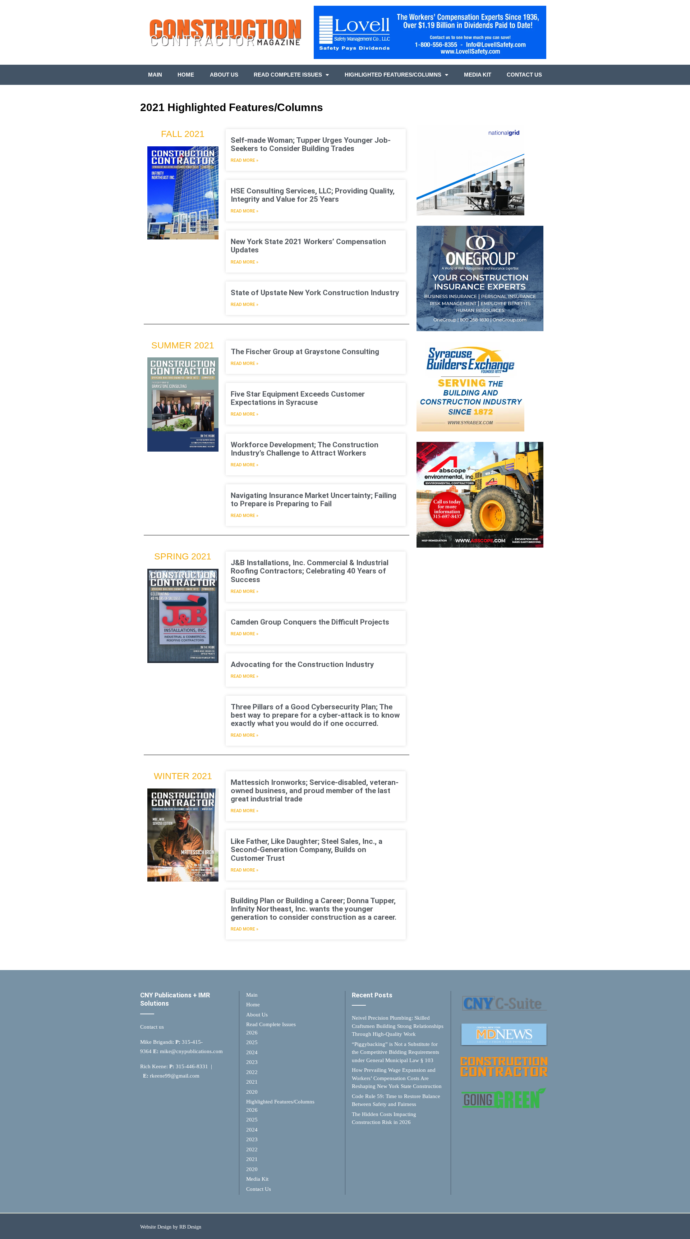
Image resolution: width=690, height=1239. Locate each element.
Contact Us (524, 75)
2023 (252, 1062)
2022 (252, 1072)
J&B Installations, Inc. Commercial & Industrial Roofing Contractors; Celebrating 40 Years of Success (309, 571)
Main (155, 75)
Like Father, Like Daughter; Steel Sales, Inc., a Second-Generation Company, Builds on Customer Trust (306, 849)
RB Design (190, 1227)
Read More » (244, 160)
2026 (252, 1032)
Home (186, 75)
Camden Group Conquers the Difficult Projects (310, 622)
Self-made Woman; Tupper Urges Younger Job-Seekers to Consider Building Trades (311, 144)
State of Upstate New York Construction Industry (315, 292)
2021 (252, 1082)
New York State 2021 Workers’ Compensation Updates (308, 245)
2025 (252, 1042)
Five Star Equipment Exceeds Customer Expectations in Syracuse (298, 398)
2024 (252, 1052)
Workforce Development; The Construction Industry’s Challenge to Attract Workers (304, 448)
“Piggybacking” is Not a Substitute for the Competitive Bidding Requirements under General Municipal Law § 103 (395, 1052)
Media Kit (477, 75)
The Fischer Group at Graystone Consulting (305, 351)
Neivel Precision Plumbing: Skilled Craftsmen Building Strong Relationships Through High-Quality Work (397, 1026)
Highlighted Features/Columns (393, 75)
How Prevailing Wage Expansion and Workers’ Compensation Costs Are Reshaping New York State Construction (397, 1078)
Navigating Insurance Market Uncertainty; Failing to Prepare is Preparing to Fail (313, 499)
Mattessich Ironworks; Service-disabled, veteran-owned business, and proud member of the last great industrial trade (315, 790)
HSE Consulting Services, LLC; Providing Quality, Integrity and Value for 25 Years (313, 195)
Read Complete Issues (288, 75)
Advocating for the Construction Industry (302, 664)
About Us (224, 75)
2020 (252, 1092)
